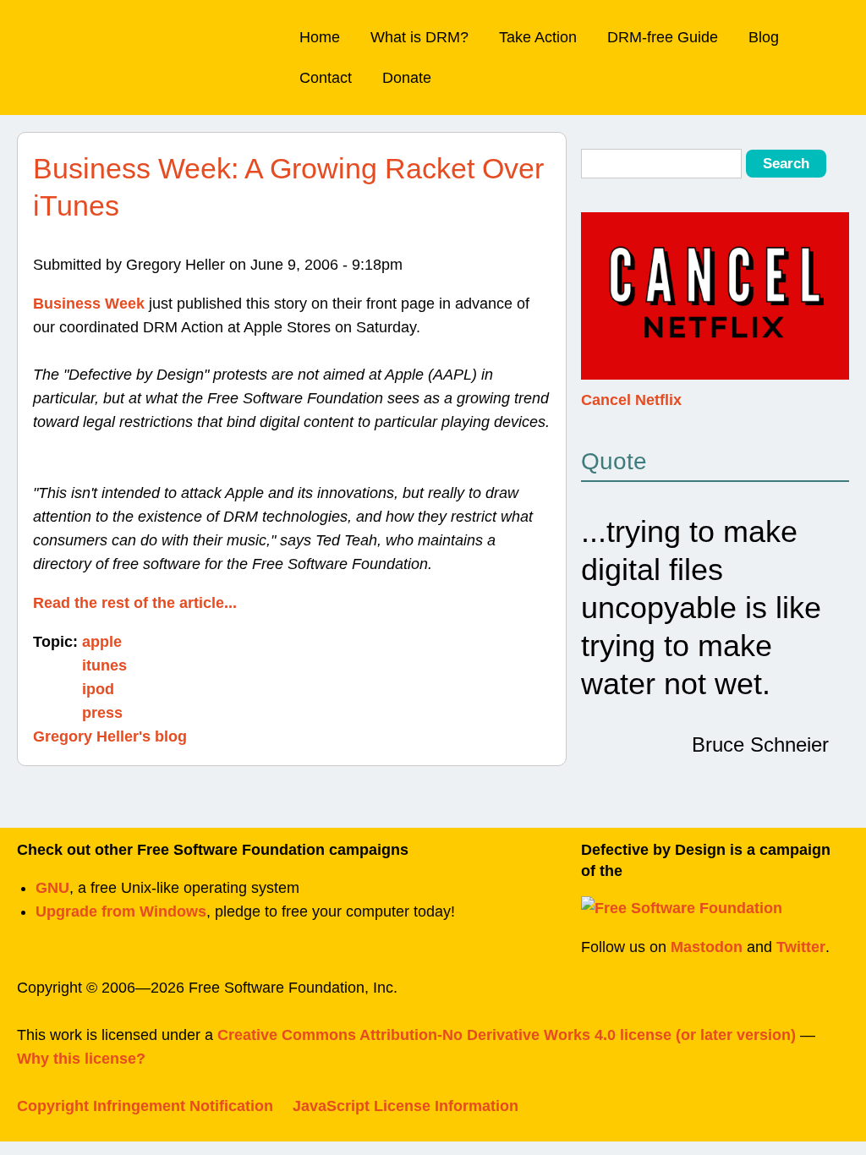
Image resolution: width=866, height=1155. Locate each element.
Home (319, 37)
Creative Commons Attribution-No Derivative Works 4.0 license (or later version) (506, 1034)
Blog (763, 37)
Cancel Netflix (631, 399)
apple (102, 641)
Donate (406, 77)
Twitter (800, 947)
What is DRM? (419, 37)
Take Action (538, 37)
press (102, 712)
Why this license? (81, 1058)
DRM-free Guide (662, 37)
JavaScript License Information (405, 1106)
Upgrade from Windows (121, 911)
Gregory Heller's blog (110, 736)
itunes (104, 665)
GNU (52, 887)
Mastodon (707, 947)
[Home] (112, 38)
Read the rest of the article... (135, 602)
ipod (98, 689)
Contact (325, 77)
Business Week (89, 303)
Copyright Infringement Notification (145, 1106)
